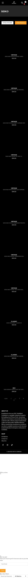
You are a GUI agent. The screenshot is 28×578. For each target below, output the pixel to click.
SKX (14, 388)
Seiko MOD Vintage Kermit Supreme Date (14, 123)
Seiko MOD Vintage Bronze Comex (14, 56)
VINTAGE (14, 55)
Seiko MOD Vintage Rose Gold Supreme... (14, 189)
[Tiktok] (11, 444)
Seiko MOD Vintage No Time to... (14, 156)
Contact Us (4, 438)
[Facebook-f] (2, 444)
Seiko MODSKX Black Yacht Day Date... (14, 389)
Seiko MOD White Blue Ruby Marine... (14, 356)
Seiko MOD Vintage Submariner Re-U (14, 256)
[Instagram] (7, 444)
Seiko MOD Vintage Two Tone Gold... (14, 289)
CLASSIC (14, 321)
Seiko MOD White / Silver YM (14, 322)
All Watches (4, 436)
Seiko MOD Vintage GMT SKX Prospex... (14, 89)
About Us (3, 440)
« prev (5, 398)
